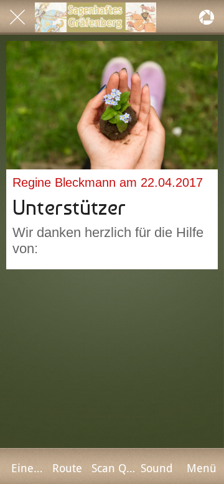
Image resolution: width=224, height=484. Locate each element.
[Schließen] (17, 17)
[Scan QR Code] (207, 17)
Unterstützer (69, 207)
